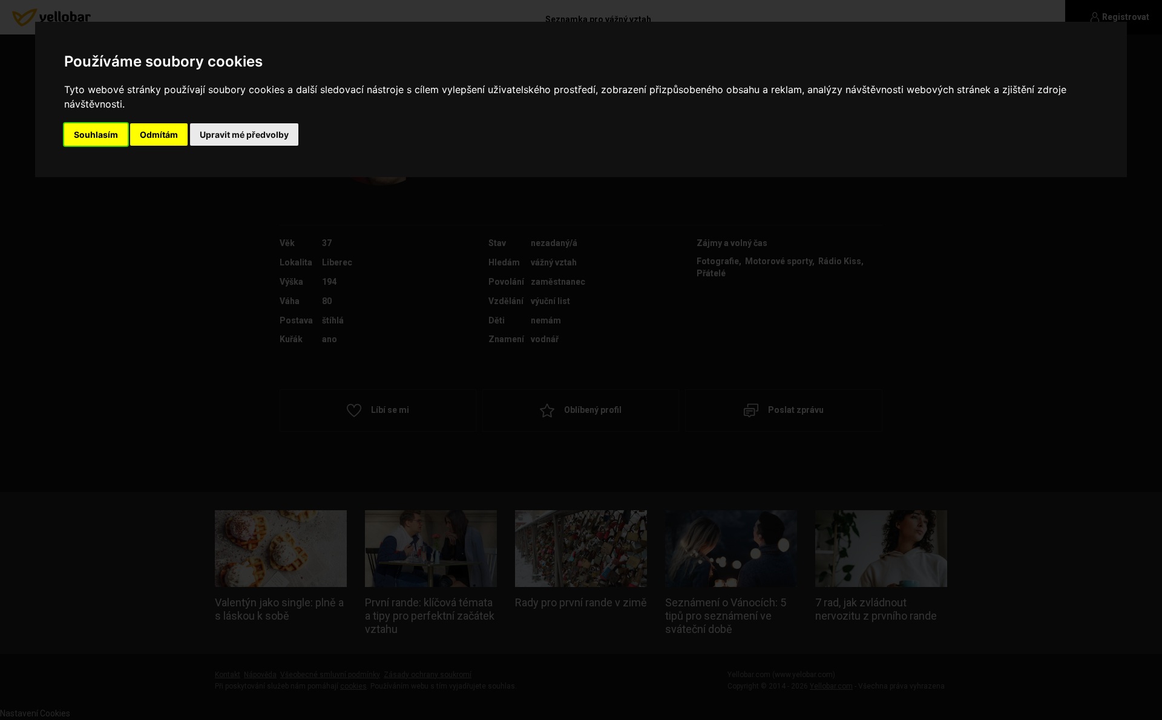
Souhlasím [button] (96, 134)
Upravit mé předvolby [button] (244, 134)
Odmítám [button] (159, 134)
